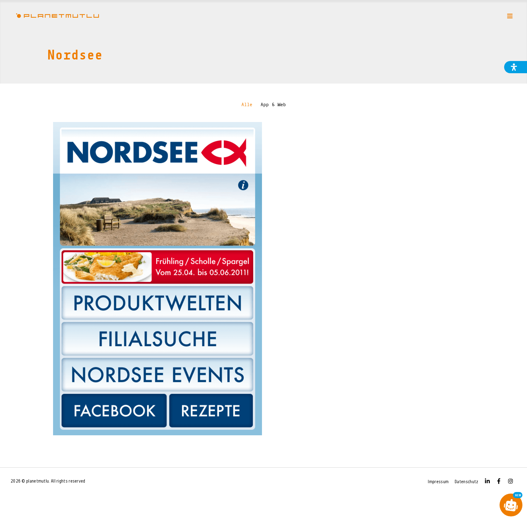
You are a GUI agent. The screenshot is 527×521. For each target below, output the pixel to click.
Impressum (438, 482)
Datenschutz (466, 482)
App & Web (273, 104)
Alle (247, 104)
